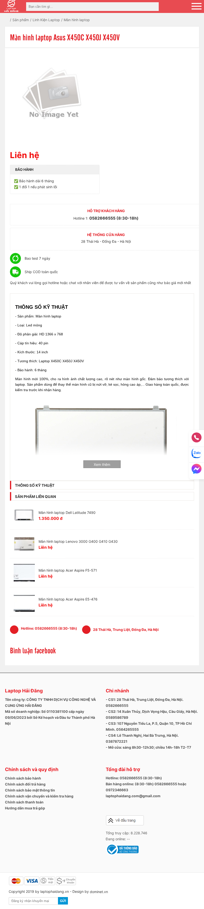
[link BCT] (122, 854)
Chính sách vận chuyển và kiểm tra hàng (39, 796)
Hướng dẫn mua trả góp (25, 808)
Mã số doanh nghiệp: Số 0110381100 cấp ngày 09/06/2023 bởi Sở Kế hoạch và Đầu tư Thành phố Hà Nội (50, 717)
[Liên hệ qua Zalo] (196, 455)
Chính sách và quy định (31, 769)
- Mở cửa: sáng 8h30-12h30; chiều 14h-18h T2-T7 (148, 747)
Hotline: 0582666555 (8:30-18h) (134, 778)
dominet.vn (99, 892)
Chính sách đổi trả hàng (25, 784)
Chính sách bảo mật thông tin (30, 790)
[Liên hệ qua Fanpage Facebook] (196, 470)
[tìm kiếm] (153, 6)
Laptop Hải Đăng (24, 691)
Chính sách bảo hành (23, 778)
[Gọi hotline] (196, 439)
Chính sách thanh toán (24, 802)
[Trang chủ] (10, 20)
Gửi (63, 901)
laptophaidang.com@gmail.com (133, 796)
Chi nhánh (117, 691)
